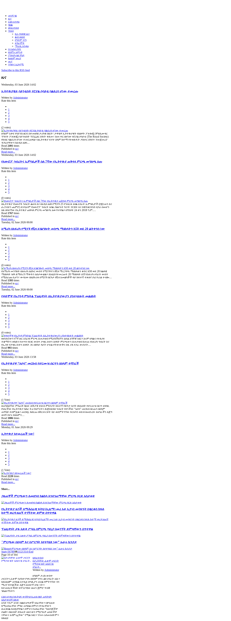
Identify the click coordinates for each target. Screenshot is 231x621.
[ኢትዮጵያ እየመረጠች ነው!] (16, 473)
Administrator (20, 97)
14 (26, 551)
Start (3, 551)
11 (18, 551)
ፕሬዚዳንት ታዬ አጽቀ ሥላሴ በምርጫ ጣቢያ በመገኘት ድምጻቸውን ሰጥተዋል (47, 529)
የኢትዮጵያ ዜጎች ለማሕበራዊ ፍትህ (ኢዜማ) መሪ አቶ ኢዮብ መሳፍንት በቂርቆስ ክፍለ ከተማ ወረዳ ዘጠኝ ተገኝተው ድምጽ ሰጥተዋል (52, 510)
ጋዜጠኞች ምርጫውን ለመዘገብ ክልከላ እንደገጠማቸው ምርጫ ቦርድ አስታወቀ (48, 496)
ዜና (17, 148)
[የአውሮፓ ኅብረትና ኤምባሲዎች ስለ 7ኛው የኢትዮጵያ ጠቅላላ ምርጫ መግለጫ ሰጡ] (44, 200)
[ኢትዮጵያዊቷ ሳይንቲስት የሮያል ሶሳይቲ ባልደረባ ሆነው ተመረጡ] (34, 130)
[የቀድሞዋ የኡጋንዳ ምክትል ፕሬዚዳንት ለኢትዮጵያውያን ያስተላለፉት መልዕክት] (42, 335)
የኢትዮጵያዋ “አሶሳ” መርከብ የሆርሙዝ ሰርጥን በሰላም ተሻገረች (40, 363)
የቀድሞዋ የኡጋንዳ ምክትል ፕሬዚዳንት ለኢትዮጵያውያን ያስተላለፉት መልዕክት (48, 296)
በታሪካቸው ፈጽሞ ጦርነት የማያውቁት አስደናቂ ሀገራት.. (46, 563)
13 (23, 551)
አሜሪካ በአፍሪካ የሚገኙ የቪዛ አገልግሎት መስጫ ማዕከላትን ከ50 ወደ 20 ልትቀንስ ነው (53, 228)
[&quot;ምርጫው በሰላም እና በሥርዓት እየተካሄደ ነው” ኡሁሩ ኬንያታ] (36, 548)
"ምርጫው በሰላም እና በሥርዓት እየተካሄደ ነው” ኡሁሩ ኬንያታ (39, 542)
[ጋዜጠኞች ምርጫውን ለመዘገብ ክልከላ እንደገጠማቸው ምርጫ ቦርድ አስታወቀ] (41, 502)
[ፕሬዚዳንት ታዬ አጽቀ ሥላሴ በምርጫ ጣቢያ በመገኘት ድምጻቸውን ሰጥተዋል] (40, 535)
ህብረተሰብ (38, 557)
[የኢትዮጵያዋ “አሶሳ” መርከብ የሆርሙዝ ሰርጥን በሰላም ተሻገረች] (34, 402)
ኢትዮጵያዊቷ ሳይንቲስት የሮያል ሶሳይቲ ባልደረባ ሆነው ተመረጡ (39, 91)
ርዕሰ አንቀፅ (7, 596)
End (31, 551)
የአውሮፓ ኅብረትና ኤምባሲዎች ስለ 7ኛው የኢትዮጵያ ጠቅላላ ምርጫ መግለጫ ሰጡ (51, 161)
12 (20, 551)
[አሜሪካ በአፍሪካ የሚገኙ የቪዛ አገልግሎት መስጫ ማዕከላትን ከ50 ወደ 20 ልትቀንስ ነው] (45, 268)
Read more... (8, 151)
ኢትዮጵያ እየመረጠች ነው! (17, 434)
